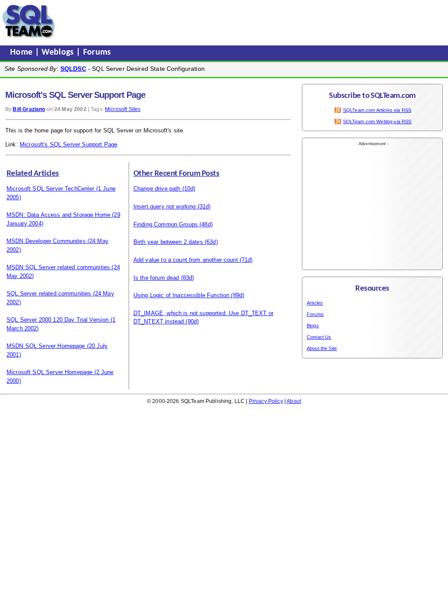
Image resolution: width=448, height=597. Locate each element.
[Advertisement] (224, 21)
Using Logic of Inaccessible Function (181, 295)
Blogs (313, 325)
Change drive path (157, 188)
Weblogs (59, 52)
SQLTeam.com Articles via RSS (377, 110)
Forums (97, 52)
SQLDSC (73, 68)
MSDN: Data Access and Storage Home (58, 215)
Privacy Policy (266, 401)
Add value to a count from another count (185, 260)
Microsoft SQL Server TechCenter (50, 188)
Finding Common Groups (165, 224)
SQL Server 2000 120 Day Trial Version (58, 319)
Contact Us (319, 337)
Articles (315, 302)
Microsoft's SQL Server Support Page (68, 144)
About (294, 401)
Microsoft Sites (122, 109)
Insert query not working (164, 206)
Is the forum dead (156, 277)
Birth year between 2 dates (168, 242)
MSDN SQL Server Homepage (46, 346)
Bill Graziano (29, 109)
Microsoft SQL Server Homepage (49, 372)
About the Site (322, 348)
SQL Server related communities (49, 293)
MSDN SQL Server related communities (58, 267)
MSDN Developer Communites (46, 241)
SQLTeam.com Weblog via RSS (377, 121)
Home (22, 52)
